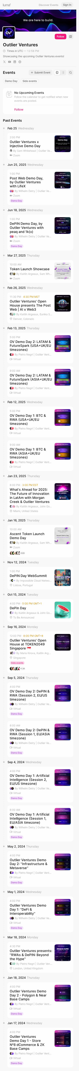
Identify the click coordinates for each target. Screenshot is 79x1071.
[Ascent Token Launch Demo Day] (40, 541)
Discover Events (48, 4)
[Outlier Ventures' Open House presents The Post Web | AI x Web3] (40, 308)
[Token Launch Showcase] (40, 271)
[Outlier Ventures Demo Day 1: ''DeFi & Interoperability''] (40, 914)
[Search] (70, 72)
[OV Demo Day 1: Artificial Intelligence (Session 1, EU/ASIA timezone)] (40, 823)
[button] (40, 146)
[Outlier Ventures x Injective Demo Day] (40, 146)
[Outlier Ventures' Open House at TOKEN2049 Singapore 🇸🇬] (40, 652)
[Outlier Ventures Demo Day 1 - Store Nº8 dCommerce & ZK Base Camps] (40, 1047)
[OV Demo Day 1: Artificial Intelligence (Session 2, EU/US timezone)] (40, 784)
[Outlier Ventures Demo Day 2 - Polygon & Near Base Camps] (40, 1000)
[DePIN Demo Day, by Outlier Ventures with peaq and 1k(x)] (40, 232)
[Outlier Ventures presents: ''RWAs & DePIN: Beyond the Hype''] (40, 957)
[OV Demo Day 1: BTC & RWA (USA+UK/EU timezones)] (40, 422)
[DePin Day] (40, 610)
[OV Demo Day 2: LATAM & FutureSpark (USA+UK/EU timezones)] (40, 348)
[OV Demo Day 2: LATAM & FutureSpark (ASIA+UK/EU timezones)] (40, 382)
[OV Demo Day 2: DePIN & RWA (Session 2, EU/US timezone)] (40, 700)
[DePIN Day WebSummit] (40, 578)
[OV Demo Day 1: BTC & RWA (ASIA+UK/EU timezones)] (40, 456)
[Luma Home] (7, 4)
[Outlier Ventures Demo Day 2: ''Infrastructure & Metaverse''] (40, 869)
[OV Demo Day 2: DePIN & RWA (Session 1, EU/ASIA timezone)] (40, 739)
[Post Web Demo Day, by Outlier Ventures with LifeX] (40, 187)
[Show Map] (70, 36)
